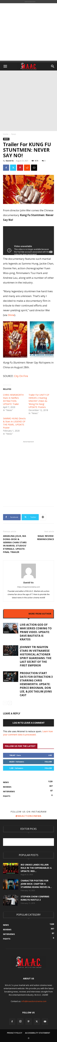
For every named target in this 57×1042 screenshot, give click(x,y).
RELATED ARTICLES (16, 613)
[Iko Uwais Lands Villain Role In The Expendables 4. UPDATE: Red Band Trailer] (10, 868)
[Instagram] (20, 1021)
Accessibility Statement (37, 1033)
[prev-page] (5, 703)
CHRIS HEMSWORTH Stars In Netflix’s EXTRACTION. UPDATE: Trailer (13, 399)
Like (50, 755)
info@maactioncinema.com (33, 1001)
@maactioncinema (28, 815)
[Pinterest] (20, 168)
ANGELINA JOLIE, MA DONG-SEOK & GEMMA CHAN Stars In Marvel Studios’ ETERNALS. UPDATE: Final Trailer (15, 543)
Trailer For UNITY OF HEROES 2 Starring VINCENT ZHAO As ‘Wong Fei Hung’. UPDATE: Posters (39, 401)
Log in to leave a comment (29, 722)
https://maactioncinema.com (28, 587)
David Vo (10, 161)
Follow (48, 762)
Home (5, 134)
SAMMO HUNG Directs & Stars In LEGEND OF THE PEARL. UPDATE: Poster (14, 423)
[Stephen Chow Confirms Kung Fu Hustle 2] (10, 900)
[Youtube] (45, 1022)
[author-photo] (28, 578)
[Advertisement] (28, 32)
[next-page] (10, 703)
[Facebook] (6, 168)
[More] (43, 517)
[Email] (34, 168)
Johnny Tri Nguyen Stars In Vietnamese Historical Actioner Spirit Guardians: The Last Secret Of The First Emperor (35, 656)
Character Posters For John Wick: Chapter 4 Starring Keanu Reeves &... (36, 883)
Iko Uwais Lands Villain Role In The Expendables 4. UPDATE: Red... (36, 868)
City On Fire (21, 376)
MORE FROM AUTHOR (40, 613)
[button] (5, 66)
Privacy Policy (14, 1033)
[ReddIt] (27, 168)
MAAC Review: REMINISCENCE (45, 537)
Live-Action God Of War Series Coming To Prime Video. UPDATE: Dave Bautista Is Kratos (36, 632)
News (13, 134)
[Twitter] (13, 168)
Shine (11, 315)
